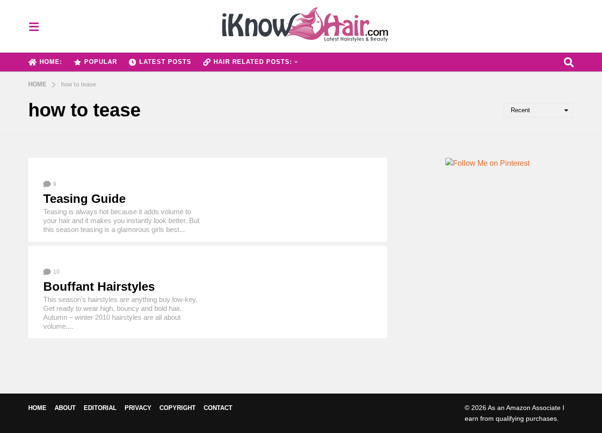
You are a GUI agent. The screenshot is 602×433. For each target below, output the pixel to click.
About (65, 407)
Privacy (138, 407)
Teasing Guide (84, 199)
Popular (100, 61)
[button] (33, 26)
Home (37, 407)
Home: (51, 61)
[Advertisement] (487, 289)
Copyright (177, 407)
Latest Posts (165, 61)
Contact (218, 407)
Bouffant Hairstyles (99, 286)
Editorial (100, 407)
